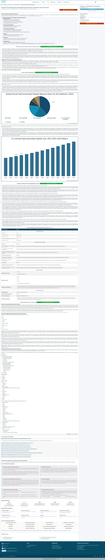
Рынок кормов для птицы (7, 538)
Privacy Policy (58, 558)
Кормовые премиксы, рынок (8, 537)
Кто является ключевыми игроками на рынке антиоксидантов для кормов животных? (16, 456)
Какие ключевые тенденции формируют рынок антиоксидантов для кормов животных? (16, 454)
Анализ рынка (82, 17)
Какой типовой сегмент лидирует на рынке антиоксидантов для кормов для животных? (16, 446)
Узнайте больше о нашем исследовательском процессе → (62, 530)
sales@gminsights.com (82, 549)
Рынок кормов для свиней (45, 538)
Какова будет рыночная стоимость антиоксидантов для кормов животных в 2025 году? (16, 438)
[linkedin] (95, 556)
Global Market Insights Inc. (5, 556)
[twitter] (97, 556)
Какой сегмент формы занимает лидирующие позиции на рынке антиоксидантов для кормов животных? (19, 448)
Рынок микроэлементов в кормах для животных (48, 537)
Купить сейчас (92, 9)
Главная (2, 4)
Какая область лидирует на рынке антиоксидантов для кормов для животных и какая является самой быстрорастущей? (22, 452)
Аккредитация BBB (24, 503)
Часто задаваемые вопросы (84, 19)
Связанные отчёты (83, 22)
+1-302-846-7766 (81, 547)
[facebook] (100, 556)
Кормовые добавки (17, 4)
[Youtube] (103, 556)
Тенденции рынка (83, 16)
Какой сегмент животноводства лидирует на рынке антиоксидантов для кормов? (15, 450)
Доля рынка (82, 18)
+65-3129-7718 (81, 548)
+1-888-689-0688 (82, 546)
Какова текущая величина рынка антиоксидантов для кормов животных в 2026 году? (16, 444)
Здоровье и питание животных (8, 4)
